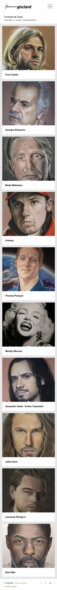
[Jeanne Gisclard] (23, 6)
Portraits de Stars (13, 17)
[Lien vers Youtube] (50, 583)
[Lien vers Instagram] (46, 583)
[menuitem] (48, 6)
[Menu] (48, 6)
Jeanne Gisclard (21, 583)
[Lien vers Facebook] (41, 583)
